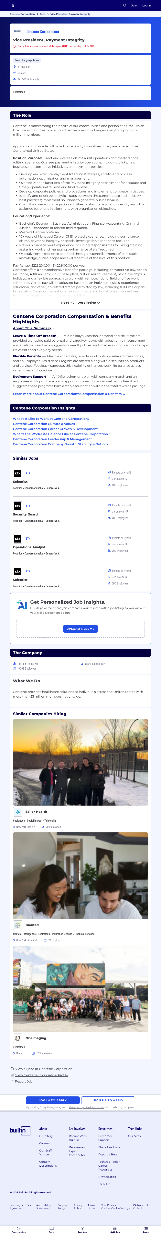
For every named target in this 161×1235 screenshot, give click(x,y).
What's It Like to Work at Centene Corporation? (51, 419)
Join (134, 5)
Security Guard (25, 514)
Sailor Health (36, 812)
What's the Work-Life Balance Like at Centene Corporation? (61, 434)
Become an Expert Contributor (77, 1151)
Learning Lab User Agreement (20, 1207)
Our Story (46, 1136)
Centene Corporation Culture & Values (44, 424)
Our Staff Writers (45, 1152)
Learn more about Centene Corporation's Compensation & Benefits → (69, 394)
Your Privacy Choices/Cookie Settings (115, 1207)
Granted (32, 925)
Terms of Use (91, 1207)
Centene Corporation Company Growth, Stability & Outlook (60, 444)
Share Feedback (109, 1147)
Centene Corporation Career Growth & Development (55, 429)
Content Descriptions (48, 1163)
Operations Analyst (29, 547)
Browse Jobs (107, 1177)
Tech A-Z (104, 1184)
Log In (146, 5)
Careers (44, 1143)
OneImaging (36, 1038)
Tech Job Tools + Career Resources (109, 1165)
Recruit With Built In (78, 1138)
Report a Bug (107, 1154)
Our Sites (134, 1136)
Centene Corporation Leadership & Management (52, 439)
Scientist (20, 482)
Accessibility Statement (43, 1207)
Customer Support (105, 1138)
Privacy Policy (78, 1207)
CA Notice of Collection (140, 1207)
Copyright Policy (64, 1207)
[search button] (125, 5)
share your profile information (86, 1107)
